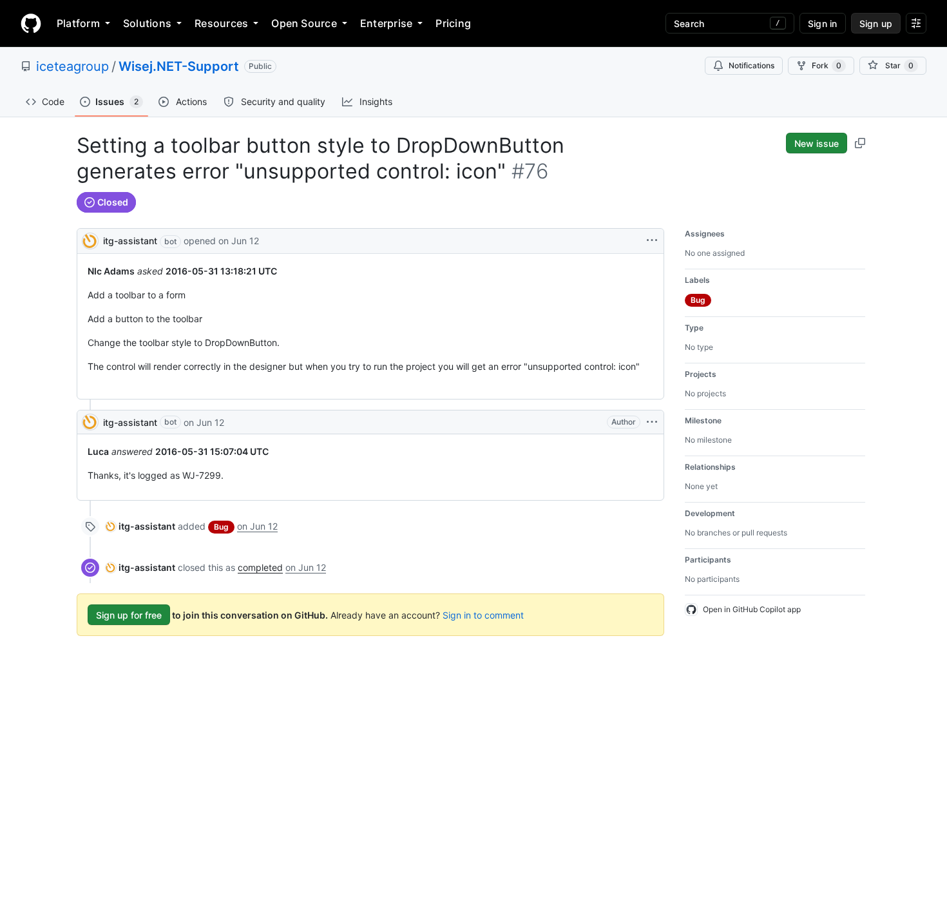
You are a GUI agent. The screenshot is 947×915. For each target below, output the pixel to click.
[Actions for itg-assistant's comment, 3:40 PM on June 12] (652, 422)
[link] (140, 526)
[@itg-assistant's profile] (90, 240)
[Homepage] (31, 23)
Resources (221, 23)
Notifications (751, 65)
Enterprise (386, 23)
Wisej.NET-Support (179, 66)
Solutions (147, 23)
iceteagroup (72, 66)
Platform (78, 23)
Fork (826, 65)
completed (260, 567)
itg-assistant (130, 240)
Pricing (453, 23)
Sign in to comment (483, 615)
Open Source (304, 23)
